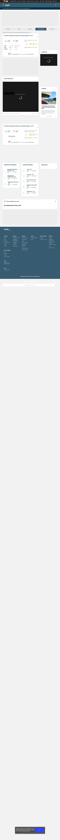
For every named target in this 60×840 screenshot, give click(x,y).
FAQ (49, 246)
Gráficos (14, 236)
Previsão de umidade (15, 242)
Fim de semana (41, 29)
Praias (5, 245)
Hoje (19, 29)
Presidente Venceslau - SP (32, 186)
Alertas (23, 246)
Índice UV (14, 244)
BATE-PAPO (50, 1)
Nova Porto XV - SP (31, 179)
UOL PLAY (33, 1)
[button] (49, 116)
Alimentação (24, 239)
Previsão (5, 236)
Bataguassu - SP (31, 191)
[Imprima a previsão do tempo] (36, 113)
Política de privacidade (51, 240)
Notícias (23, 236)
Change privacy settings (52, 242)
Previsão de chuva (16, 237)
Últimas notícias (25, 237)
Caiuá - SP (29, 169)
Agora (8, 29)
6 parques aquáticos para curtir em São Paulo (47, 106)
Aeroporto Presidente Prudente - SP (12, 170)
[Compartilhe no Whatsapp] (35, 113)
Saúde (23, 240)
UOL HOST (19, 1)
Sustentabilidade (25, 248)
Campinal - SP (30, 174)
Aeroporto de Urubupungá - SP (12, 176)
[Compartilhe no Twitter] (33, 113)
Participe (41, 237)
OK (39, 830)
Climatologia (15, 246)
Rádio (32, 239)
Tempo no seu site (43, 239)
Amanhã (30, 29)
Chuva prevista (7, 269)
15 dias (51, 29)
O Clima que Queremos (24, 245)
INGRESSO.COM (13, 1)
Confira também (43, 236)
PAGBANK (24, 1)
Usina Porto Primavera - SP (13, 183)
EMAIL (56, 1)
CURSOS (28, 1)
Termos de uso (51, 247)
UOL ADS (37, 1)
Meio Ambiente (25, 242)
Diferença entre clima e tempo (7, 263)
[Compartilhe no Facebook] (32, 113)
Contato (50, 236)
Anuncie (50, 237)
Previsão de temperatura (15, 240)
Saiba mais (31, 54)
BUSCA (43, 1)
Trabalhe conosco (52, 244)
